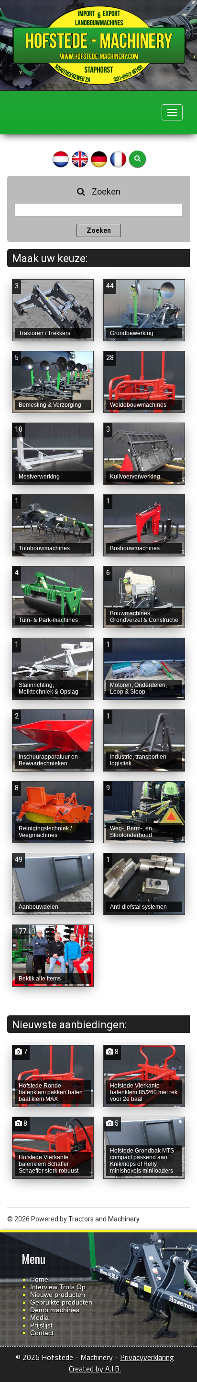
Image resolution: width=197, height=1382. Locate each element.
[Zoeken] (137, 159)
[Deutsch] (99, 158)
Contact (42, 1333)
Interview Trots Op (58, 1287)
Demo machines (54, 1310)
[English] (79, 158)
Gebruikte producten (61, 1302)
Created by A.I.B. (95, 1368)
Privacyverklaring (147, 1357)
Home (39, 1279)
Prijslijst (41, 1325)
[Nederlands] (60, 158)
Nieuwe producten (57, 1294)
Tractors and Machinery (104, 1219)
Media (39, 1317)
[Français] (118, 158)
